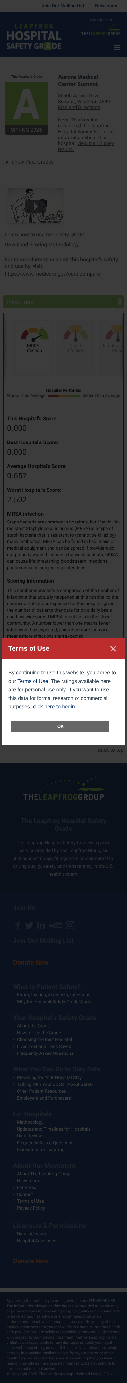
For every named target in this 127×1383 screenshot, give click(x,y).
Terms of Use (32, 681)
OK (60, 726)
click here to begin (54, 707)
